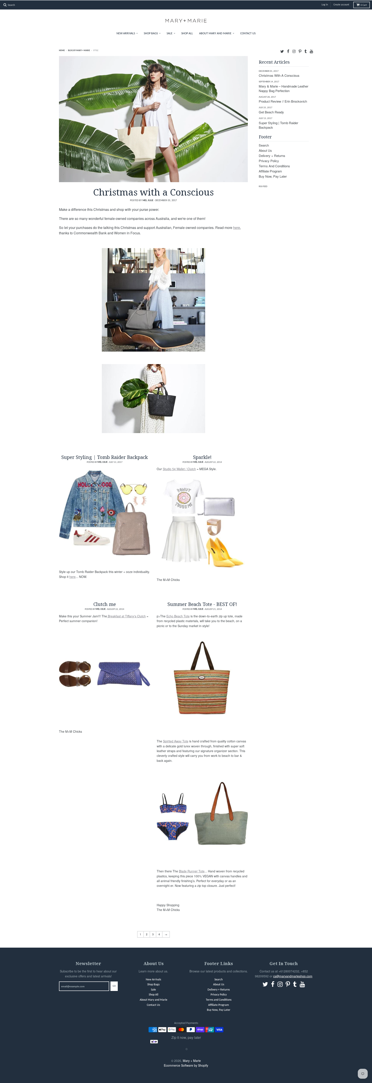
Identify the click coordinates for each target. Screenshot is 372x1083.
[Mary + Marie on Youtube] (311, 50)
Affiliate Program (270, 170)
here (236, 227)
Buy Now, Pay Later (273, 176)
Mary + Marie (192, 1060)
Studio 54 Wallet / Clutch (179, 468)
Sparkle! (202, 456)
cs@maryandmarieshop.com (292, 975)
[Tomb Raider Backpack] (104, 512)
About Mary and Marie (215, 33)
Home (62, 50)
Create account (341, 4)
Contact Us (248, 33)
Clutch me (104, 604)
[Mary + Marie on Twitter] (282, 50)
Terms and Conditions (274, 165)
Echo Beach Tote (178, 615)
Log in (325, 4)
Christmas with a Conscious (153, 191)
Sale (169, 33)
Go (114, 986)
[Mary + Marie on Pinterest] (300, 50)
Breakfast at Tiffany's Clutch (126, 615)
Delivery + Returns (272, 155)
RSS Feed (263, 186)
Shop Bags (151, 33)
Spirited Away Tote (175, 741)
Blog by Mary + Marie (79, 50)
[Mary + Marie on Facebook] (288, 50)
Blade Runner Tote (192, 871)
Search (264, 144)
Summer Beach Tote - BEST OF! (202, 604)
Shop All (187, 33)
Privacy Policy (269, 160)
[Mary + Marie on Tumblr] (305, 50)
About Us (265, 150)
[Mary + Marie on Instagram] (294, 50)
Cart (364, 4)
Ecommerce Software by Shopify (186, 1065)
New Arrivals (125, 33)
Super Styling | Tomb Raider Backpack (104, 456)
